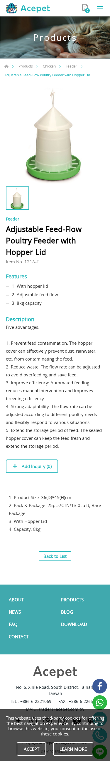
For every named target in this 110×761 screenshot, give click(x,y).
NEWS (15, 611)
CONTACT (18, 636)
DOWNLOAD (74, 624)
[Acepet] (28, 8)
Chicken (49, 66)
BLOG (67, 611)
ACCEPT (31, 749)
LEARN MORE (73, 749)
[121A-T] (55, 134)
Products (25, 66)
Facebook (99, 686)
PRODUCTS (72, 599)
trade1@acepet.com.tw (61, 709)
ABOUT (16, 599)
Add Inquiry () (36, 466)
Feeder (71, 66)
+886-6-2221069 (35, 701)
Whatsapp (99, 702)
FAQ (13, 624)
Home (6, 66)
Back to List (55, 556)
